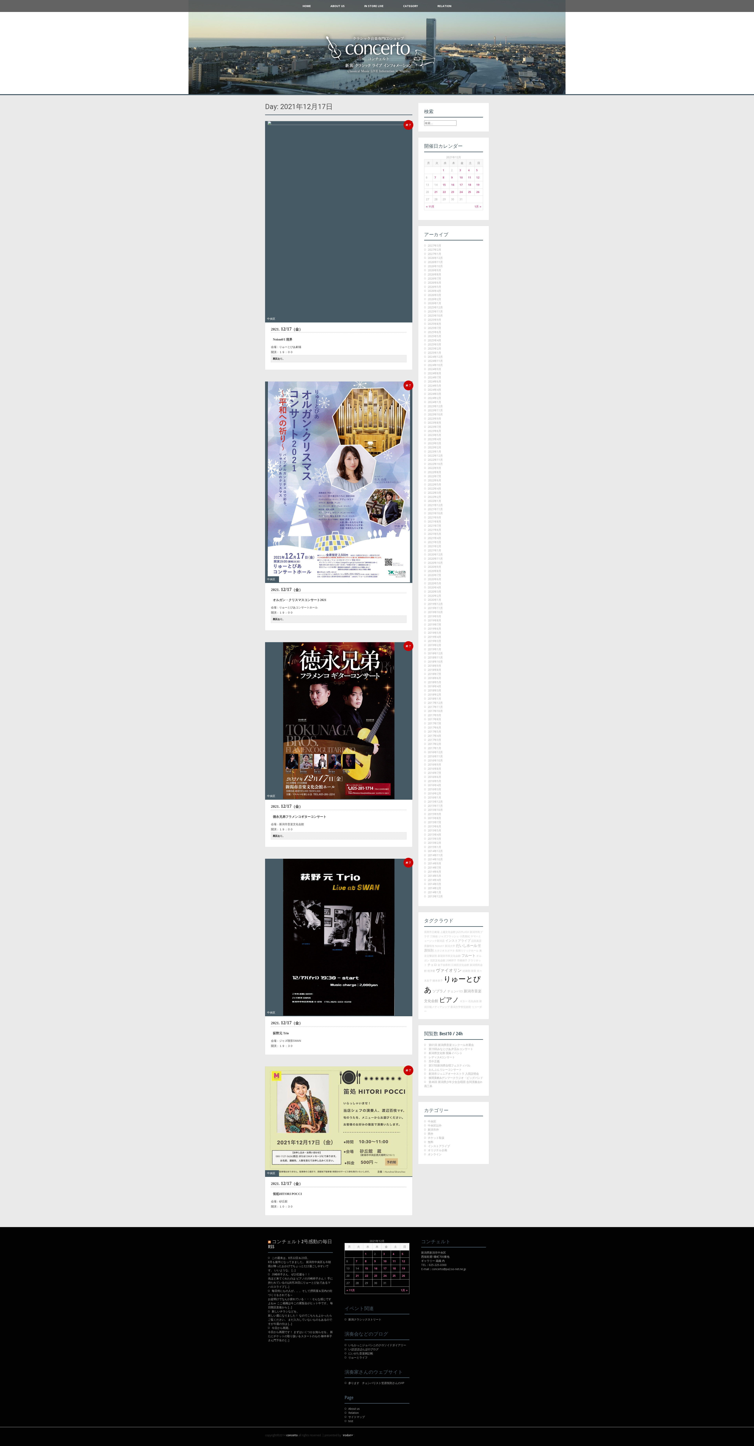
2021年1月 (434, 550)
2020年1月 (434, 600)
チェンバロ (455, 991)
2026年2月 (434, 299)
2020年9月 (434, 567)
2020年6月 (434, 579)
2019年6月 (434, 628)
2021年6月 (434, 530)
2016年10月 (435, 760)
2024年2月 (434, 398)
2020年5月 (434, 583)
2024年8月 (434, 373)
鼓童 (473, 970)
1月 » (477, 206)
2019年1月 (434, 649)
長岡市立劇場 (431, 932)
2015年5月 (434, 830)
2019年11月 (435, 608)
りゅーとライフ (358, 1357)
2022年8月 (434, 472)
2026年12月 (435, 258)
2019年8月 (434, 620)
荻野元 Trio (281, 1033)
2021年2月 (434, 546)
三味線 (434, 936)
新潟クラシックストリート (364, 1319)
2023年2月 (434, 447)
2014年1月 (434, 892)
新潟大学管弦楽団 (460, 1007)
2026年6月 (434, 282)
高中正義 (434, 1061)
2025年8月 (434, 324)
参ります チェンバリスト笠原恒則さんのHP (376, 1383)
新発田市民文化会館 (449, 956)
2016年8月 (434, 768)
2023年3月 (434, 443)
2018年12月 (435, 653)
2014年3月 (434, 884)
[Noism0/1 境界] (338, 221)
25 (469, 192)
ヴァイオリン (449, 970)
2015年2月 (434, 843)
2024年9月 (434, 369)
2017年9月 (434, 715)
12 (477, 177)
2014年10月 (435, 859)
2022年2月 (434, 497)
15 (444, 185)
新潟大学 (450, 946)
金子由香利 (444, 965)
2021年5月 (434, 534)
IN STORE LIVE (373, 6)
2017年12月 (435, 703)
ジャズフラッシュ (448, 936)
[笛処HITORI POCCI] (338, 1121)
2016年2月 (434, 793)
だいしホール (466, 945)
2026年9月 (434, 270)
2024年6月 (434, 381)
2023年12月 (435, 406)
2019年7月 (434, 624)
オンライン (435, 1154)
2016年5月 (434, 781)
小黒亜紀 (465, 936)
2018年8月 (434, 670)
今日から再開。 (281, 1328)
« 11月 (430, 206)
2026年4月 (434, 291)
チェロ (432, 964)
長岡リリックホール (467, 950)
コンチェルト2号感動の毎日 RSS (300, 1244)
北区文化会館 (437, 960)
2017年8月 (434, 719)
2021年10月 (435, 513)
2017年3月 (434, 740)
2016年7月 (434, 773)
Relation (444, 6)
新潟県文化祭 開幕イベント (445, 1053)
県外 (430, 1133)
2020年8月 (434, 571)
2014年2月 (434, 888)
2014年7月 (434, 867)
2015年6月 (434, 826)
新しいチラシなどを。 (285, 1311)
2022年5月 (434, 484)
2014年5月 (434, 876)
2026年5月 (434, 287)
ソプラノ (439, 991)
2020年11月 (435, 558)
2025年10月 (435, 315)
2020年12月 (435, 554)
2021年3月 (434, 542)
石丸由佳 (473, 1001)
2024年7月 (434, 377)
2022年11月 (435, 460)
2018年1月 (434, 698)
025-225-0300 (438, 1265)
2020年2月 (434, 595)
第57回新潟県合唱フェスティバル (449, 1065)
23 (452, 192)
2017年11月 (435, 707)
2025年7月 (434, 328)
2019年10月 (435, 612)
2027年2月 (434, 249)
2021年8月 (434, 521)
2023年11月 (435, 410)
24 (461, 192)
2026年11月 (435, 262)
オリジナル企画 (437, 1150)
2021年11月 (435, 509)
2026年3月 (434, 295)
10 (461, 177)
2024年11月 (435, 361)
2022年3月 (434, 492)
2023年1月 (434, 451)
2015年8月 (434, 818)
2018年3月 (434, 690)
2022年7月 (434, 476)
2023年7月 (434, 427)
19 (477, 185)
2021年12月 (435, 505)
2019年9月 (434, 616)
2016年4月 (434, 785)
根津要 (431, 970)
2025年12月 (435, 307)
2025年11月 (435, 311)
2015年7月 (434, 822)
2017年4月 (434, 736)
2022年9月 (434, 468)
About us (354, 1408)
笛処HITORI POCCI (287, 1194)
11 (469, 177)
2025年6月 (434, 332)
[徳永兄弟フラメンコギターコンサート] (338, 720)
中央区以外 (435, 1125)
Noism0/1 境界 (282, 339)
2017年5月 (434, 731)
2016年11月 (435, 756)
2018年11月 (435, 657)
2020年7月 (434, 575)
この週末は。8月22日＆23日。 (291, 1258)
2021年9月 (434, 517)
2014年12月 (435, 851)
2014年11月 (435, 855)
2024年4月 (434, 390)
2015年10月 (435, 810)
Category (410, 6)
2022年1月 (434, 501)
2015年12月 (435, 801)
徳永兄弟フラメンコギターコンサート (299, 816)
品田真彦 (476, 940)
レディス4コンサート (442, 1057)
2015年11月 (435, 806)
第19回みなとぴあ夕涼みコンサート (451, 1049)
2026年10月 (435, 266)
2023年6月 (434, 431)
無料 (430, 1142)
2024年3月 (434, 394)
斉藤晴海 (429, 946)
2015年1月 (434, 847)
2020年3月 (434, 591)
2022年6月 (434, 480)
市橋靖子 (462, 960)
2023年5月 (434, 435)
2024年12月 (435, 357)
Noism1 (439, 946)
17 (461, 185)
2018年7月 (434, 674)
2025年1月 (434, 352)
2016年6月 (434, 777)
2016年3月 (434, 789)
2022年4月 (434, 488)
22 (444, 192)
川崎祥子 (451, 960)
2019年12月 (435, 604)
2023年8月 (434, 422)
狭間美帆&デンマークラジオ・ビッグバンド (456, 1078)
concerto (292, 1435)
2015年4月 (434, 834)
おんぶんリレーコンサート (445, 1069)
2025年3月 (434, 344)
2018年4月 (434, 686)
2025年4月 (434, 340)
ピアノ (449, 999)
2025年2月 (434, 348)
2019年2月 (434, 645)
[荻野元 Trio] (338, 937)
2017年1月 (434, 748)
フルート (468, 955)
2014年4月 (434, 880)
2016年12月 (435, 752)
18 (469, 185)
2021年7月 (434, 525)
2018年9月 (434, 665)
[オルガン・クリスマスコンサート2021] (338, 482)
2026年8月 (434, 274)
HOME (307, 6)
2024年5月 (434, 385)
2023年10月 (435, 414)
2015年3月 (434, 838)
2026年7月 (434, 278)
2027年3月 (434, 245)
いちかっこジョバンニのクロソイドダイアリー (377, 1345)
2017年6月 (434, 727)
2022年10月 (435, 464)
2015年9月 (434, 814)
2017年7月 (434, 723)
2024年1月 (434, 402)
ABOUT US (337, 6)
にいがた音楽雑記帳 (360, 1353)
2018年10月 (435, 661)
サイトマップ (356, 1417)
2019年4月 (434, 637)
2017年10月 (435, 711)
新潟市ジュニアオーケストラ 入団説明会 (454, 1073)
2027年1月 (434, 254)
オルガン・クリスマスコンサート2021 (299, 600)
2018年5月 (434, 682)
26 (477, 192)
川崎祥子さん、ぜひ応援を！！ (291, 1274)
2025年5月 (434, 336)
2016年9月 (434, 764)
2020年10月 (435, 563)
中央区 (271, 318)
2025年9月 (434, 319)
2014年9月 (434, 863)
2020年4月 (434, 587)
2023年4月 (434, 439)
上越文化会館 (448, 932)
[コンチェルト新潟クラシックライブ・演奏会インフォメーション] (377, 54)
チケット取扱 (436, 1138)
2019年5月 (434, 633)
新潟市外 (433, 1129)
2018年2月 (434, 694)
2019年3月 (434, 641)
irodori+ (348, 1435)
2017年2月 (434, 744)
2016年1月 (434, 797)
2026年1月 (434, 303)
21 (435, 192)
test (350, 1421)
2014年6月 (434, 871)
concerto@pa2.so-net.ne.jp (449, 1269)
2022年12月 (435, 455)
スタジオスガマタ (444, 950)
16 (452, 185)
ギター (464, 1001)
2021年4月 (434, 538)
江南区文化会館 (460, 965)
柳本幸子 (438, 980)
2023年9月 (434, 418)
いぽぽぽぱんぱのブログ (363, 1349)
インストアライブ (457, 940)
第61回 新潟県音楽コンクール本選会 (451, 1045)
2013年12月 (435, 896)
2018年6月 (434, 678)
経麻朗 (466, 970)
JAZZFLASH (462, 932)
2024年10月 (435, 365)
